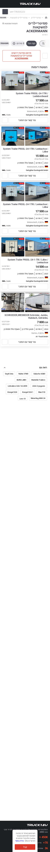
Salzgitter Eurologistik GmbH (37, 115)
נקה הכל (31, 43)
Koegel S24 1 (27, 392)
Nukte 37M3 (23, 374)
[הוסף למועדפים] (5, 120)
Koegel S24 (12, 392)
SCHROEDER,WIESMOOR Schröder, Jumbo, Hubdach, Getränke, (26, 316)
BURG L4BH (21, 380)
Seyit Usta (9, 374)
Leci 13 (23, 399)
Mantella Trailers (38, 380)
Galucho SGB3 (39, 374)
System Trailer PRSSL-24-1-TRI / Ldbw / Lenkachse (28, 261)
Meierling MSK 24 (38, 398)
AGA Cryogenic (38, 386)
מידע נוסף (19, 840)
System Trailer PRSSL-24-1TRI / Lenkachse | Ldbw (25, 150)
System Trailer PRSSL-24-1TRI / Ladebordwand (32, 95)
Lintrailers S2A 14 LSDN (17, 386)
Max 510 (41, 392)
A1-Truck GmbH (42, 337)
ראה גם (43, 367)
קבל (25, 847)
